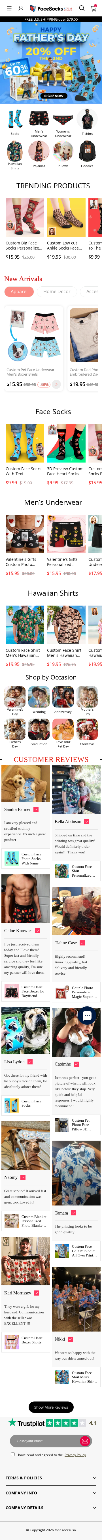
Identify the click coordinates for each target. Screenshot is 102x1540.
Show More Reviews (51, 1407)
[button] (9, 8)
